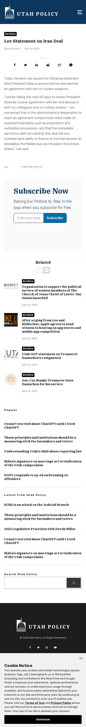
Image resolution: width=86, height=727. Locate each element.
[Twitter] (38, 647)
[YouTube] (55, 647)
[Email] (59, 65)
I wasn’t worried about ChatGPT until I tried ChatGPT (39, 425)
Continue (43, 719)
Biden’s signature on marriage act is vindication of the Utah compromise (42, 463)
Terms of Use (35, 702)
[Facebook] (30, 647)
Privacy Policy (61, 702)
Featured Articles (32, 167)
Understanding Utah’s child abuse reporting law (43, 451)
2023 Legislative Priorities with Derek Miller (40, 529)
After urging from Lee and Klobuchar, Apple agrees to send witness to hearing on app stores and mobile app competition (51, 325)
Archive (10, 33)
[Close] (81, 659)
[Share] (15, 65)
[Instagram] (47, 647)
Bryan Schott (12, 48)
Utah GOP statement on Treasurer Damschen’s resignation (50, 356)
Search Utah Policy (20, 574)
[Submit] (47, 65)
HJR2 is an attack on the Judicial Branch (36, 505)
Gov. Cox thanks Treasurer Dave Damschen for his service (47, 382)
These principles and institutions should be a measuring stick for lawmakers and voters (40, 439)
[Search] (74, 583)
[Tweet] (25, 65)
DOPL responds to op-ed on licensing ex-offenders (36, 477)
